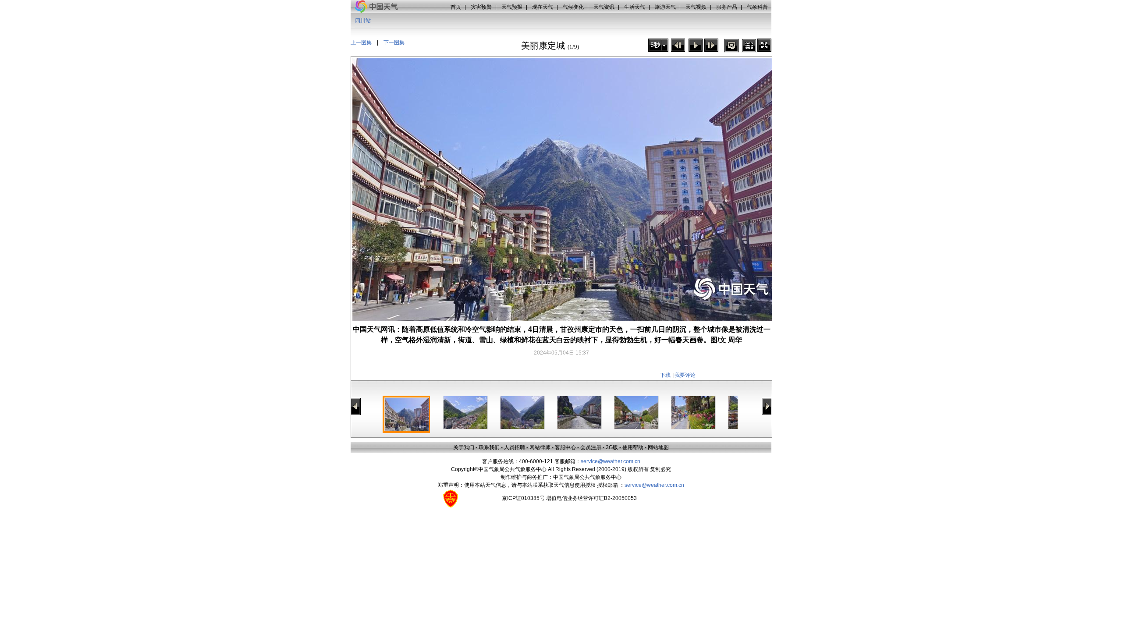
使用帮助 (632, 447)
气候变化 (573, 7)
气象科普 (757, 7)
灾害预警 (481, 7)
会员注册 (590, 447)
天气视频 (696, 7)
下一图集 (394, 42)
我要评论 (685, 375)
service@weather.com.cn (610, 461)
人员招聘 (514, 447)
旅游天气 (665, 7)
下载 (665, 375)
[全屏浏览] (764, 45)
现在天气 (542, 7)
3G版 (612, 447)
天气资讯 (603, 7)
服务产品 (726, 7)
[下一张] (711, 45)
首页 (456, 7)
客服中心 (565, 447)
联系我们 (489, 447)
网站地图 (658, 447)
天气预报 (511, 7)
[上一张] (678, 45)
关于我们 (463, 447)
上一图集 (361, 42)
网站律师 (539, 447)
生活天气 (634, 7)
